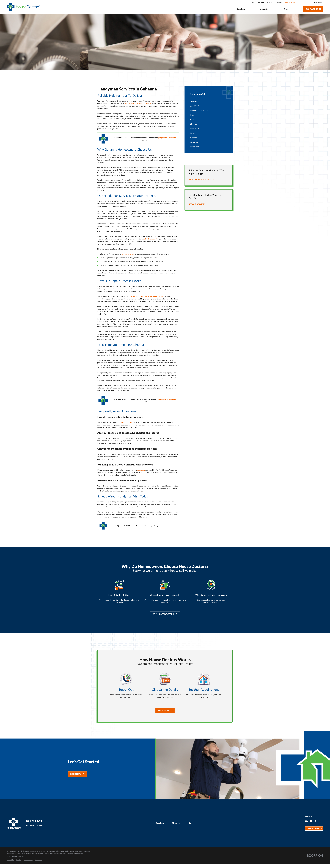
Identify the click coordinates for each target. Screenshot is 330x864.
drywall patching (128, 254)
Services (160, 823)
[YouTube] (311, 821)
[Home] (23, 7)
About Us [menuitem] (264, 9)
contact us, (141, 470)
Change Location (289, 2)
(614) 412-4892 (317, 2)
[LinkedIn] (306, 821)
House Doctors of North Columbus (138, 103)
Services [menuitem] (241, 9)
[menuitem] (193, 101)
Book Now (163, 710)
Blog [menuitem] (286, 9)
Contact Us (312, 9)
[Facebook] (315, 821)
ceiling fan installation (151, 239)
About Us (176, 823)
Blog (190, 823)
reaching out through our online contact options (146, 296)
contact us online (126, 422)
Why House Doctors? (163, 614)
